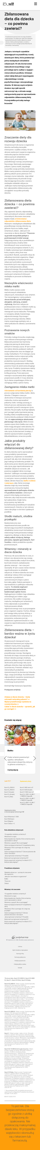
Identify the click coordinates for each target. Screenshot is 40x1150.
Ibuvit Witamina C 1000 (11, 816)
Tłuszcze (7, 881)
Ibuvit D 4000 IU (9, 790)
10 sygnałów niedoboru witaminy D (15, 834)
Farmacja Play (20, 953)
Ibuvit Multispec (9, 819)
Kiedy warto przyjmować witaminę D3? (16, 858)
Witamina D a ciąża (10, 836)
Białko (10, 750)
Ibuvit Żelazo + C (9, 823)
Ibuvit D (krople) (9, 794)
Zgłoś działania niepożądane (20, 950)
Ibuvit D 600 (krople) (26, 790)
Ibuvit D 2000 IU (9, 787)
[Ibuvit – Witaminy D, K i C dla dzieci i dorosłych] (8, 4)
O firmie (20, 946)
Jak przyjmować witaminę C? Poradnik (16, 856)
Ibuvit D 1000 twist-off (27, 792)
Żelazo (6, 883)
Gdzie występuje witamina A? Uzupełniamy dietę (19, 845)
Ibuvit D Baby (8, 796)
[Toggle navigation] (35, 4)
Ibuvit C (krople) (9, 792)
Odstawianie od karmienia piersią (17, 391)
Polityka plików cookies (20, 964)
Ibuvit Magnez (8, 821)
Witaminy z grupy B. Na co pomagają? (16, 843)
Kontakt (20, 967)
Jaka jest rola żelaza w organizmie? (15, 876)
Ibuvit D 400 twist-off (26, 787)
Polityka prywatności (20, 960)
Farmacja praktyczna (20, 957)
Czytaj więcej (12, 770)
